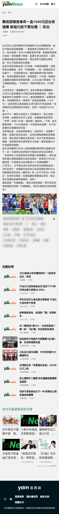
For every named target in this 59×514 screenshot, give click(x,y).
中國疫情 (8, 245)
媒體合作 (19, 502)
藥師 (43, 224)
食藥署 (36, 240)
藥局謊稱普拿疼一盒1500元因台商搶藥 (23, 218)
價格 (6, 229)
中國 (17, 234)
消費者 (15, 229)
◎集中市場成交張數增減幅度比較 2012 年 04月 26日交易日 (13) (29, 432)
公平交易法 (29, 234)
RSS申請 (44, 4)
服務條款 (19, 496)
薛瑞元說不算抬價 (13, 224)
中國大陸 (21, 245)
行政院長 (23, 240)
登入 (53, 4)
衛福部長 (28, 229)
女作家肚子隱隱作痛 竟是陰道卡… (10, 432)
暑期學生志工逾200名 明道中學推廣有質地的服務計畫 (47, 432)
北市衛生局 (9, 240)
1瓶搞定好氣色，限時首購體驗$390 (29, 456)
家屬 (46, 240)
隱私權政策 (32, 496)
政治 (34, 224)
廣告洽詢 (44, 496)
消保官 (40, 229)
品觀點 (5, 32)
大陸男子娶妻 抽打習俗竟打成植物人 (11, 456)
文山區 (7, 234)
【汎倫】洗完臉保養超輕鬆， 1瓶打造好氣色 (47, 456)
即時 (9, 12)
